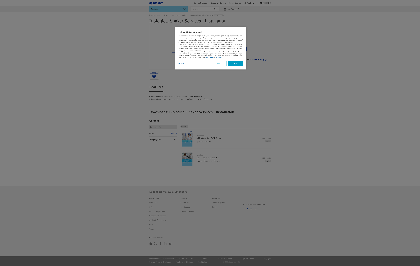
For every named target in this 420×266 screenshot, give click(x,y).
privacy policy (209, 57)
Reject (219, 63)
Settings (181, 63)
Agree (236, 63)
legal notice (219, 57)
